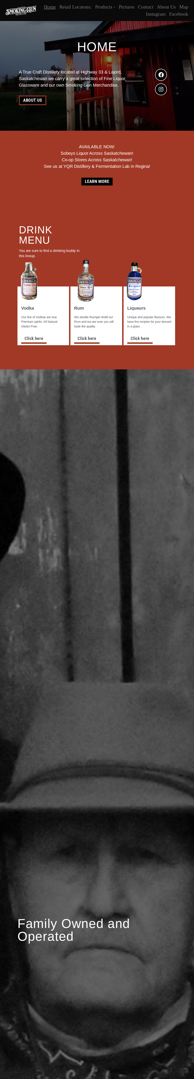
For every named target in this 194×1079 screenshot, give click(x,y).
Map (183, 7)
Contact (145, 7)
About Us (166, 7)
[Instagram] (161, 89)
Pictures (126, 7)
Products (103, 7)
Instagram (156, 14)
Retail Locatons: (75, 7)
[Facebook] (161, 75)
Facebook (178, 14)
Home (50, 7)
